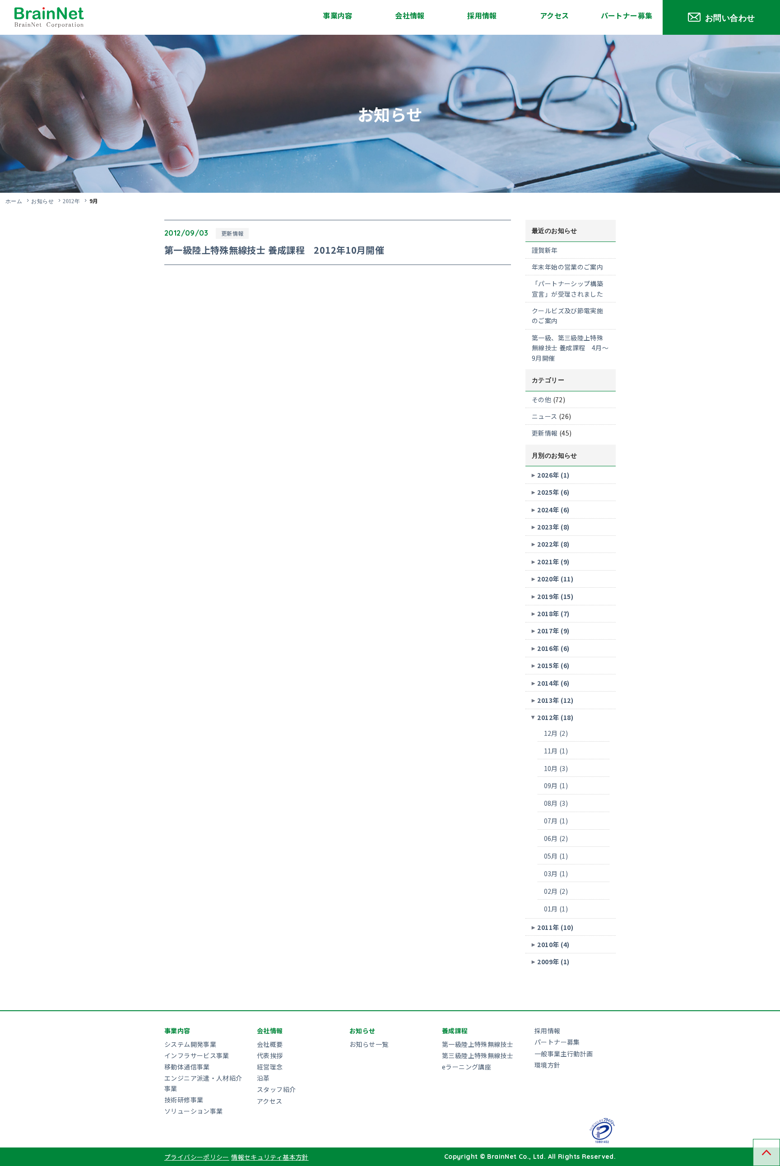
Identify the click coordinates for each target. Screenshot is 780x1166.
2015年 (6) (553, 665)
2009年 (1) (553, 961)
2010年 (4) (553, 944)
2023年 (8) (553, 526)
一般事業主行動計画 (563, 1053)
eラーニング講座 (466, 1066)
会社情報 (410, 15)
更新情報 (232, 233)
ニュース (544, 416)
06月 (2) (556, 838)
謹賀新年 (545, 250)
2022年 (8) (553, 543)
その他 (541, 399)
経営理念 (270, 1066)
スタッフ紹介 (276, 1089)
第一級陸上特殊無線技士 (477, 1044)
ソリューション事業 (193, 1110)
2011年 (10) (555, 927)
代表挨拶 (270, 1055)
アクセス (554, 15)
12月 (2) (556, 733)
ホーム (13, 201)
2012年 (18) (555, 717)
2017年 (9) (553, 630)
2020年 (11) (555, 578)
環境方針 (547, 1064)
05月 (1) (556, 855)
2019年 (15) (555, 596)
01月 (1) (556, 908)
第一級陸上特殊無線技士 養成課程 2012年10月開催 (274, 249)
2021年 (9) (553, 561)
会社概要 (270, 1044)
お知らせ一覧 (368, 1044)
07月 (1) (556, 820)
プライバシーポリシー (196, 1156)
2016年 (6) (553, 648)
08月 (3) (556, 803)
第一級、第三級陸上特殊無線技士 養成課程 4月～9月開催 (570, 347)
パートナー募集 (627, 15)
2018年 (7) (553, 613)
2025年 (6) (553, 492)
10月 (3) (556, 768)
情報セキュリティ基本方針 (270, 1156)
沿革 (263, 1077)
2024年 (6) (553, 509)
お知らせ (42, 201)
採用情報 (482, 15)
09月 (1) (556, 785)
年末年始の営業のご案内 (567, 266)
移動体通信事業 (187, 1066)
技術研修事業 (183, 1099)
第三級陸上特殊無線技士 (477, 1055)
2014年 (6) (553, 683)
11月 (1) (556, 750)
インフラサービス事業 (196, 1055)
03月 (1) (556, 873)
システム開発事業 (190, 1044)
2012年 (71, 201)
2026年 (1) (553, 474)
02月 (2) (556, 891)
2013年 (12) (555, 700)
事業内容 (338, 15)
